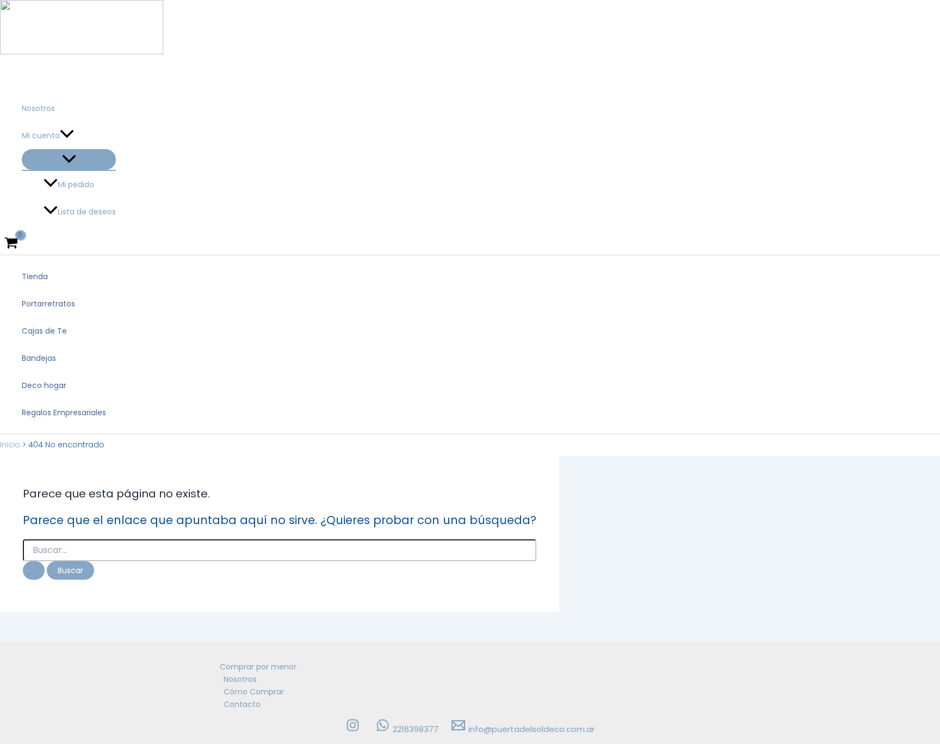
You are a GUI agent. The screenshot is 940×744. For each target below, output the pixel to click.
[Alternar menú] (69, 159)
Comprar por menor (258, 666)
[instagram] (354, 729)
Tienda (35, 276)
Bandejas (39, 358)
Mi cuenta (41, 135)
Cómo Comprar (254, 691)
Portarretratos (48, 303)
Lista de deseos (87, 211)
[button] (67, 135)
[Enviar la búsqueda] (34, 570)
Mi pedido (76, 184)
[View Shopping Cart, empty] (11, 244)
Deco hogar (44, 385)
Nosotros (38, 108)
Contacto (242, 704)
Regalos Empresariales (64, 412)
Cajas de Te (44, 330)
